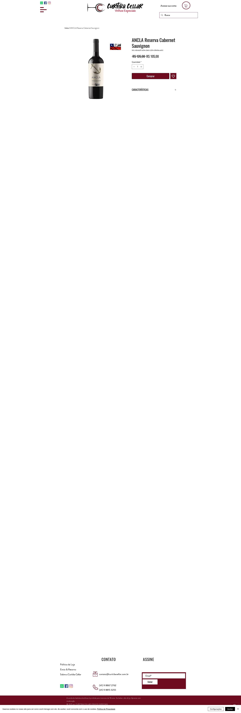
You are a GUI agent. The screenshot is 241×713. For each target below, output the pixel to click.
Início (67, 28)
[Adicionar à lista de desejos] (173, 76)
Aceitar (230, 709)
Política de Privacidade (106, 709)
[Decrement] (133, 66)
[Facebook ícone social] (45, 3)
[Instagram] (49, 3)
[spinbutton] (137, 66)
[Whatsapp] (41, 3)
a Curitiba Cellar (70, 674)
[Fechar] (237, 709)
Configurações (216, 709)
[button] (43, 9)
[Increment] (141, 66)
